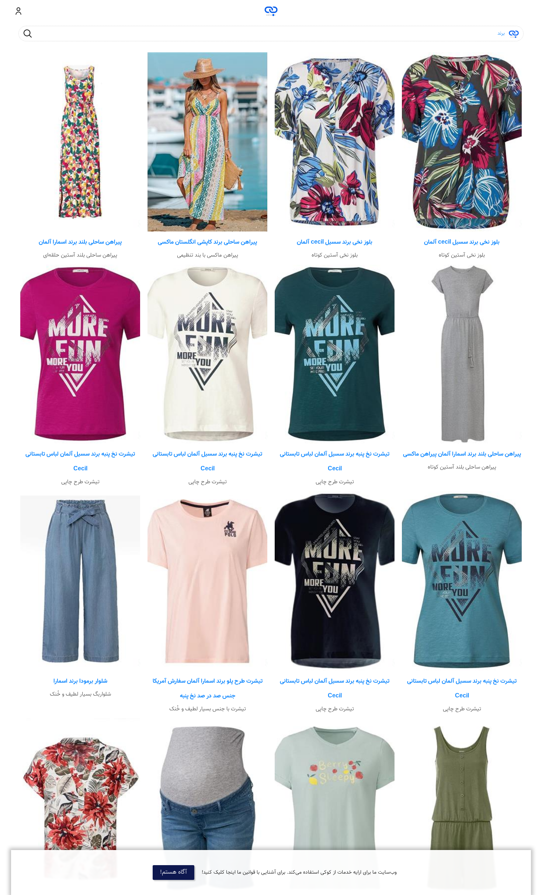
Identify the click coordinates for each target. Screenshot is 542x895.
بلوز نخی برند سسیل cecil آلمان (462, 242)
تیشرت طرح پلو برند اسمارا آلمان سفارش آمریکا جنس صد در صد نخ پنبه (208, 689)
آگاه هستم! (173, 872)
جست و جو (27, 33)
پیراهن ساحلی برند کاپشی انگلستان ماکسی (207, 242)
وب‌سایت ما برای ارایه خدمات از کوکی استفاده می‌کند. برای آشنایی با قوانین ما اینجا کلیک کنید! (299, 872)
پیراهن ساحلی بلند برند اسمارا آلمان (80, 242)
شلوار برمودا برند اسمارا (80, 681)
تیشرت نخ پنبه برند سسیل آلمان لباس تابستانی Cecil (334, 462)
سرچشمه (271, 11)
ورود (18, 11)
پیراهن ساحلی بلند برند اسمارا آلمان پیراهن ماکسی (462, 454)
